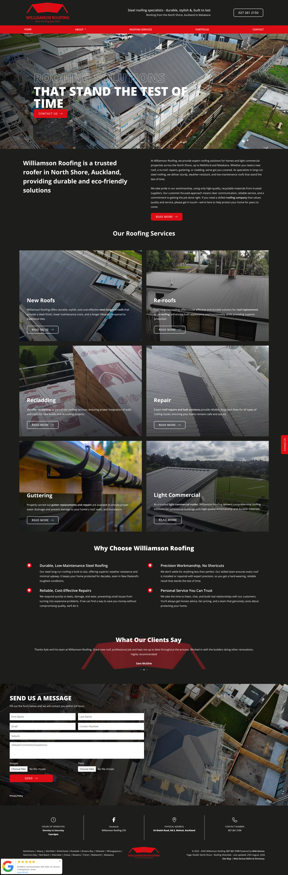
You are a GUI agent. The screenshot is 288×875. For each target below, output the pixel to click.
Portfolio (202, 29)
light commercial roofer (183, 504)
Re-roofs (165, 300)
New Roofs (41, 300)
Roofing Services (141, 29)
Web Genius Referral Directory (248, 858)
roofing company (236, 197)
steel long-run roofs (111, 309)
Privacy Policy (16, 795)
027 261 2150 (248, 13)
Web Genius (258, 851)
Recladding (41, 400)
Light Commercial (177, 495)
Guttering (39, 495)
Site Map (226, 858)
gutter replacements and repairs (71, 505)
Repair (162, 400)
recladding (44, 409)
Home (28, 29)
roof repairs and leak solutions (181, 409)
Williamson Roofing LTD (114, 830)
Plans (81, 763)
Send (29, 778)
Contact (258, 29)
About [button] (79, 29)
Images (14, 763)
